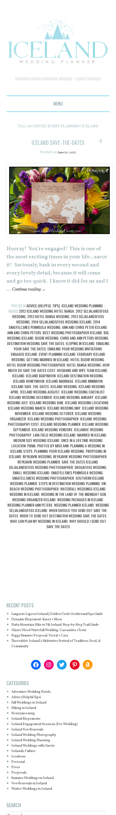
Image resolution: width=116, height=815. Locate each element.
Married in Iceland (91, 443)
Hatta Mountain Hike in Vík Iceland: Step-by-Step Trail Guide (57, 641)
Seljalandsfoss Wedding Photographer (41, 475)
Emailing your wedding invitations (74, 357)
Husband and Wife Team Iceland (82, 378)
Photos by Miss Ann (53, 454)
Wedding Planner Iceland (74, 513)
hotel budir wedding (87, 368)
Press (16, 786)
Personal (19, 781)
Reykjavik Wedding (37, 465)
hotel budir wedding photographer (36, 373)
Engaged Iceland (24, 362)
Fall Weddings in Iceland (34, 722)
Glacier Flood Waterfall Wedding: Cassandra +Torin (60, 649)
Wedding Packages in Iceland (80, 508)
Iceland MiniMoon (89, 389)
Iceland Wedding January (73, 405)
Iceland (18, 384)
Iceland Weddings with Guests (39, 765)
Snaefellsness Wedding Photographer (43, 486)
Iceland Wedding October (52, 421)
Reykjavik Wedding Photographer (80, 465)
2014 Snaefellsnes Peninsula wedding (54, 332)
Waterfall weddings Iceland (82, 497)
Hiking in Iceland (27, 727)
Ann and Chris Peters (24, 341)
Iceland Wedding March (27, 416)
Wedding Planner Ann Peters (29, 513)
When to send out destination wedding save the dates (63, 524)
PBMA (31, 454)
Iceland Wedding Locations (86, 411)
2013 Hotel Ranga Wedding (48, 325)
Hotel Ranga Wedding (84, 373)
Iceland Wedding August (40, 400)
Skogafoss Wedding (90, 475)
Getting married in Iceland (47, 368)
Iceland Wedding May (63, 416)
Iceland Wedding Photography (40, 754)
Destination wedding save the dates (35, 351)
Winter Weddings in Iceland (37, 808)
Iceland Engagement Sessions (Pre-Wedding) (53, 743)
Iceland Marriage (59, 389)
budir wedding (47, 346)
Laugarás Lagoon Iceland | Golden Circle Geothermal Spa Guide (49, 625)
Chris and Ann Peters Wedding (84, 346)
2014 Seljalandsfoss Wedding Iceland (61, 330)
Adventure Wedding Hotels (36, 711)
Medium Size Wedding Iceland (36, 448)
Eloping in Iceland (80, 351)
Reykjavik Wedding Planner (39, 470)
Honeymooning (26, 732)
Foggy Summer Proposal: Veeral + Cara (47, 654)
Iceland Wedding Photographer (53, 427)
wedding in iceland (24, 502)
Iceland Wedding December (30, 405)
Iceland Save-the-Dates (58, 146)
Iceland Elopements (30, 738)
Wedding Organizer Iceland (34, 508)
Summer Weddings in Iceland (39, 797)
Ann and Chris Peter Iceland (84, 335)
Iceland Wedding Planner (60, 432)
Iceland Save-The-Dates (30, 395)
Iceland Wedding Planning (82, 314)
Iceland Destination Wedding (80, 384)
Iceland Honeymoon (28, 389)
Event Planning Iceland (57, 362)
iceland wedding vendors (52, 438)
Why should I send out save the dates (76, 532)
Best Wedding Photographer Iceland (72, 341)
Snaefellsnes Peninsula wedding (77, 481)
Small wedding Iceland (31, 481)
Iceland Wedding (63, 395)
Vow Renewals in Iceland (34, 802)
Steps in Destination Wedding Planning (69, 491)
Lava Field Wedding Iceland (54, 443)
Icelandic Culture (27, 770)
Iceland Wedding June (46, 411)
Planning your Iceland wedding (59, 459)
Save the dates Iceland (80, 470)
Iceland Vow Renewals (32, 748)
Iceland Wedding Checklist (83, 400)
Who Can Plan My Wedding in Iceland (39, 529)
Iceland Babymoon (41, 384)
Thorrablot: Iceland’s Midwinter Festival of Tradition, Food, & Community (52, 662)
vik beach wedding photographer (58, 494)
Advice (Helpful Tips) (43, 314)
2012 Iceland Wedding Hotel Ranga (46, 319)
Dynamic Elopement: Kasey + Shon (44, 633)
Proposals (20, 792)
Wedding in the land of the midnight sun (73, 502)
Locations (20, 775)
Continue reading (33, 297)
